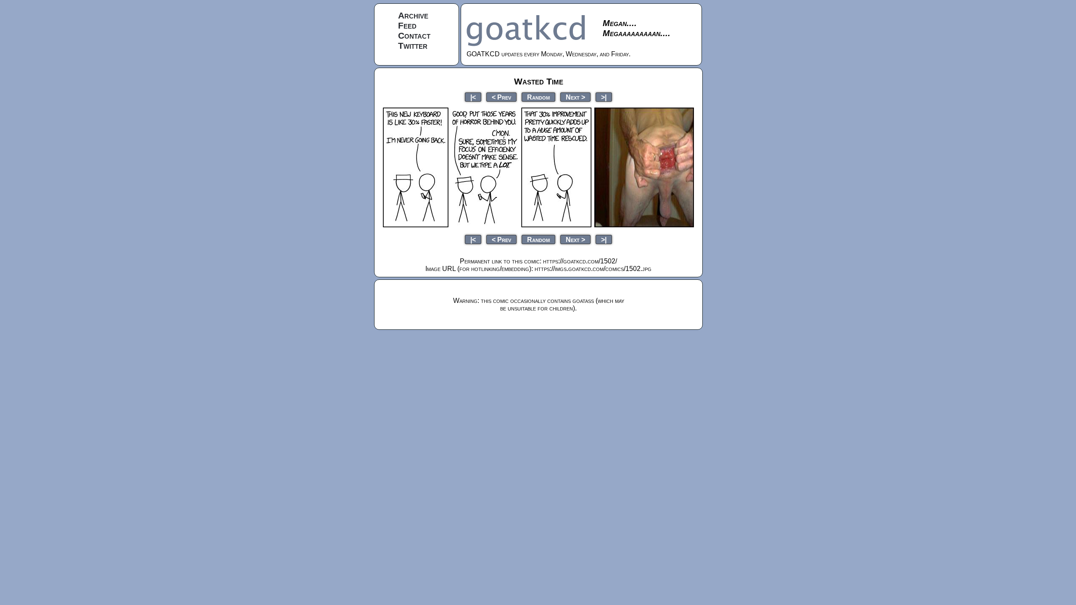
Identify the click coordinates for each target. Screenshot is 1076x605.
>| (604, 96)
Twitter (412, 45)
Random (538, 96)
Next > (575, 96)
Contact (414, 35)
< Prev (501, 96)
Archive (413, 15)
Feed (407, 25)
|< (473, 96)
